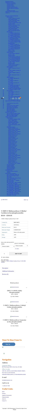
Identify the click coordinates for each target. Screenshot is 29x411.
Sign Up (8, 344)
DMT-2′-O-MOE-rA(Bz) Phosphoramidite (14, 291)
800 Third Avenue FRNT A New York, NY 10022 (12, 367)
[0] (19, 98)
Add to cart (18, 253)
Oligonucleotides (5, 397)
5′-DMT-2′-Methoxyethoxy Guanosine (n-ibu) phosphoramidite (14, 321)
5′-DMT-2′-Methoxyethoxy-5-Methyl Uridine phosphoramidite (14, 306)
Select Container (19, 243)
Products (4, 393)
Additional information (8, 271)
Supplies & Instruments (6, 395)
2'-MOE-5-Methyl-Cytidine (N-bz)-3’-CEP (14, 261)
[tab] (14, 268)
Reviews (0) (5, 274)
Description (5, 268)
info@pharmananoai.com (7, 380)
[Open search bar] (16, 98)
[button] (5, 257)
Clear (18, 248)
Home (3, 391)
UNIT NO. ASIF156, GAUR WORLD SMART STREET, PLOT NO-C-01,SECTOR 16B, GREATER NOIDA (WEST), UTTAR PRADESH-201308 (14, 372)
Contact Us (4, 400)
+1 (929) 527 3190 (6, 385)
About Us (4, 399)
